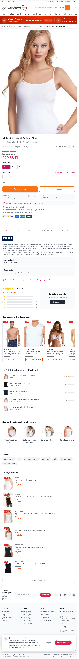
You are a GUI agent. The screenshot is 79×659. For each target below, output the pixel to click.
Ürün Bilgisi (6, 231)
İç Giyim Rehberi (7, 618)
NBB (4, 142)
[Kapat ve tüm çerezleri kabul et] (73, 637)
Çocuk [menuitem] (19, 14)
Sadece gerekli (48, 643)
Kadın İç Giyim (26, 612)
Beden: (7, 172)
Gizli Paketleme (45, 620)
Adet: (4, 183)
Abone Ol (45, 595)
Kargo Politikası (45, 618)
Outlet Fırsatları (26, 623)
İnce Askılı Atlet (9, 459)
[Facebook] (56, 595)
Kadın (55, 459)
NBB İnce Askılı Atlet (31, 459)
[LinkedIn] (74, 595)
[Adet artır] (18, 183)
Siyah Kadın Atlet (10, 463)
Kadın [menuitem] (4, 14)
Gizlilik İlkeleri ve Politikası (56, 657)
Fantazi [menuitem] (26, 14)
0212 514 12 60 (67, 624)
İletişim (4, 620)
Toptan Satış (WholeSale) (63, 1)
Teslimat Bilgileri (48, 231)
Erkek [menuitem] (12, 14)
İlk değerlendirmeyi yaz (21, 147)
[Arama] (67, 7)
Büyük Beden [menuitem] (37, 14)
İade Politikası (45, 615)
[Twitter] (65, 595)
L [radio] (16, 177)
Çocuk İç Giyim (26, 620)
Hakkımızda (6, 612)
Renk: (6, 162)
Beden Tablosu (71, 172)
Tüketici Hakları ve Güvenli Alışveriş (64, 654)
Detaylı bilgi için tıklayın (45, 280)
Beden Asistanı (59, 172)
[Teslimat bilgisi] (19, 195)
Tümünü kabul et (63, 643)
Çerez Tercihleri (71, 657)
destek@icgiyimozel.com (69, 627)
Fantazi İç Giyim (26, 618)
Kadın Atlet (45, 459)
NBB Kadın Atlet (65, 459)
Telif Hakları (47, 654)
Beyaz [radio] (21, 167)
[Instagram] (60, 595)
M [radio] (10, 177)
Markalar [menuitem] (48, 14)
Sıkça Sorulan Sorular (47, 612)
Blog (3, 615)
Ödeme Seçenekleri (63, 231)
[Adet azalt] (10, 183)
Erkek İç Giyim (26, 615)
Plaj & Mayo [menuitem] (57, 14)
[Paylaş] (73, 146)
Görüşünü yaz (57, 302)
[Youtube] (69, 595)
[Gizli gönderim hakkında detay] (43, 210)
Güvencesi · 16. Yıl (18, 212)
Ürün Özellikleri (19, 231)
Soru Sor (21, 292)
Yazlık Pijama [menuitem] (67, 14)
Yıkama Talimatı (33, 231)
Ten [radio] (13, 167)
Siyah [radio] (6, 167)
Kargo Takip (51, 1)
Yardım (74, 1)
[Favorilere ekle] (69, 147)
